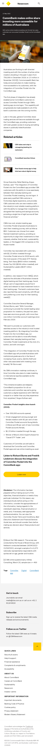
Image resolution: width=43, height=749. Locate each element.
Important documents (12, 700)
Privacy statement (11, 711)
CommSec (14, 570)
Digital (24, 570)
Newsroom (23, 3)
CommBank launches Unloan (25, 158)
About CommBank (11, 677)
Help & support (10, 658)
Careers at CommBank (13, 681)
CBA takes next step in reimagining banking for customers (23, 147)
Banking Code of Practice (14, 704)
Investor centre (10, 692)
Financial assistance (12, 662)
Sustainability (9, 684)
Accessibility (9, 669)
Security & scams (11, 654)
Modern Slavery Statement (14, 714)
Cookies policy (10, 707)
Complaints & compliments (14, 665)
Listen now (21, 474)
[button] (2, 4)
